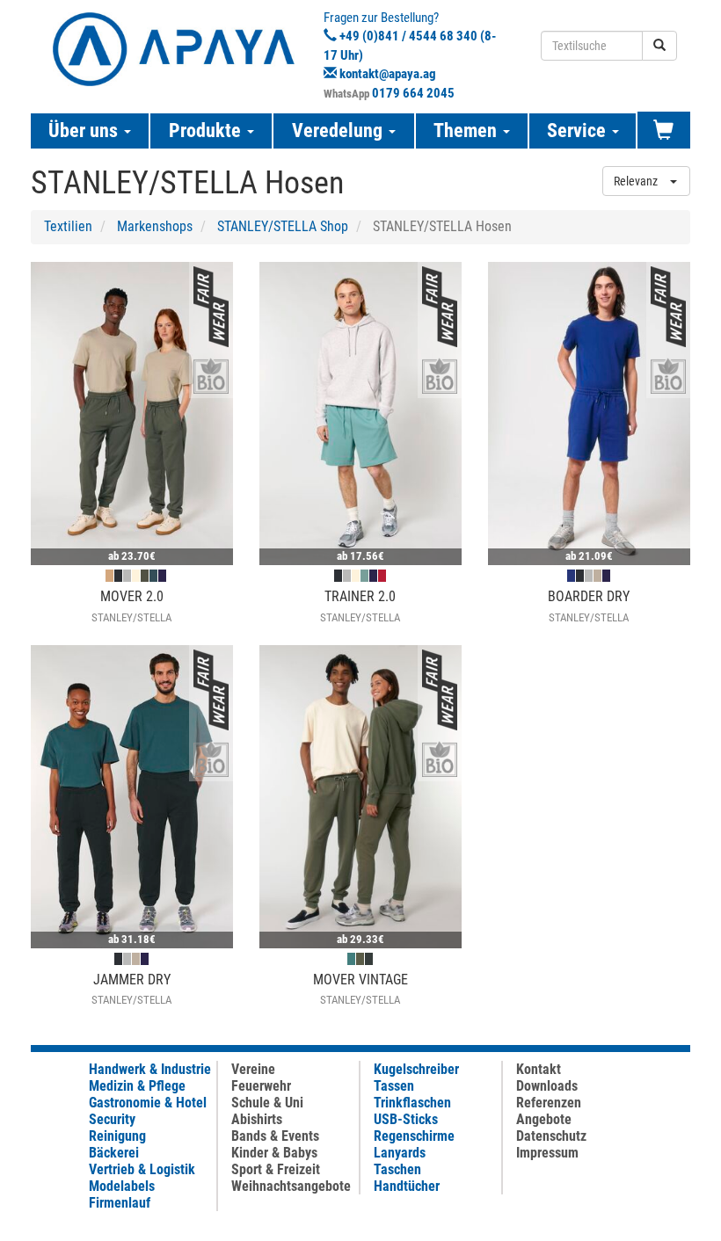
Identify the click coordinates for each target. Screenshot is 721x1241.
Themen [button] (467, 131)
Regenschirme (414, 1136)
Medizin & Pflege (137, 1086)
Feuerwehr (261, 1086)
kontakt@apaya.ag (387, 74)
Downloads (547, 1086)
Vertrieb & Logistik (142, 1169)
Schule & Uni (267, 1102)
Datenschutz (551, 1136)
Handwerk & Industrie (150, 1069)
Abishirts (256, 1119)
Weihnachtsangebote (291, 1186)
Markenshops (155, 226)
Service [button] (578, 131)
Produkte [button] (207, 131)
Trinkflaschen (412, 1102)
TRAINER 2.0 (360, 596)
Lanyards (400, 1152)
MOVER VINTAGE (360, 979)
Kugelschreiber (416, 1069)
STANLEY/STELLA (131, 617)
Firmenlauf (119, 1202)
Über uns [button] (85, 131)
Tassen (394, 1086)
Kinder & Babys (274, 1152)
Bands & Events (275, 1136)
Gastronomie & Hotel (148, 1102)
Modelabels (122, 1186)
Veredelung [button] (339, 131)
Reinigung (117, 1136)
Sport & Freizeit (275, 1169)
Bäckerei (114, 1152)
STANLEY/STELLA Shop (282, 226)
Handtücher (407, 1186)
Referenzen (548, 1102)
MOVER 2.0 (132, 596)
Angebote (544, 1119)
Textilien (68, 226)
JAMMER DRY (132, 979)
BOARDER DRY (589, 596)
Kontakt (538, 1069)
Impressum (547, 1152)
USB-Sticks (406, 1119)
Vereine (253, 1069)
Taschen (397, 1169)
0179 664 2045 (413, 93)
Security (112, 1119)
